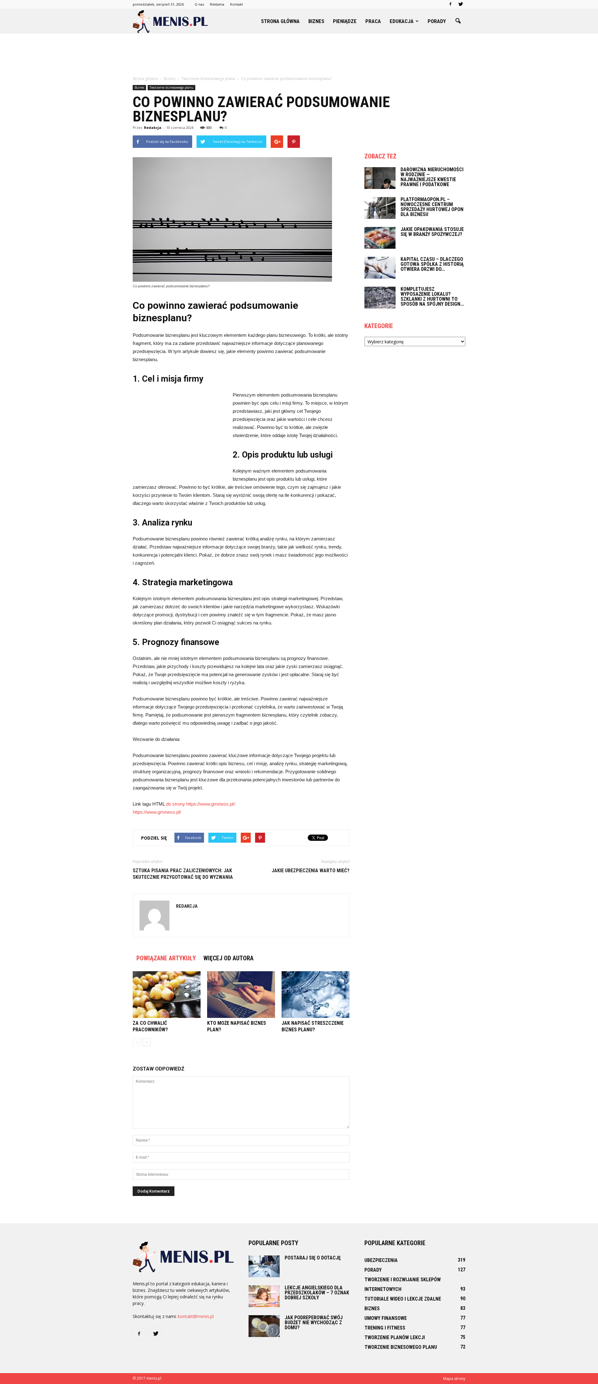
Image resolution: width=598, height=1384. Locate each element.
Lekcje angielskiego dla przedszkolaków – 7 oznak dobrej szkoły (317, 1293)
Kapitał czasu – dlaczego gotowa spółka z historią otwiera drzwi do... (432, 264)
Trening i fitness (384, 1328)
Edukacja (402, 21)
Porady (437, 21)
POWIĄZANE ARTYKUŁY (166, 958)
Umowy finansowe (385, 1318)
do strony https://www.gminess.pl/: (201, 804)
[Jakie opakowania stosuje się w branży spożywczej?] (380, 238)
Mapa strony (454, 1378)
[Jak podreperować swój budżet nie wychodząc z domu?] (264, 1326)
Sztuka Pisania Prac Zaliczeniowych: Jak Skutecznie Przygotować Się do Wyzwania (183, 874)
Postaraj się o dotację (313, 1258)
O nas (199, 4)
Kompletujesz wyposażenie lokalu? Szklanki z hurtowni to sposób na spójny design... (432, 296)
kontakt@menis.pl (196, 1316)
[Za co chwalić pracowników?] (167, 994)
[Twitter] (460, 4)
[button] (457, 21)
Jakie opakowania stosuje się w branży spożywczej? (432, 231)
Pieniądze (345, 21)
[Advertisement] (299, 55)
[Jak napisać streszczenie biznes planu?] (315, 994)
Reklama (217, 4)
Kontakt (236, 4)
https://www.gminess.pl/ (157, 812)
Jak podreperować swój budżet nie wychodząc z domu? (314, 1322)
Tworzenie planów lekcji (394, 1337)
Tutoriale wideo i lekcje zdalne (402, 1299)
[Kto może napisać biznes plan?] (241, 994)
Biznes (316, 21)
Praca (373, 21)
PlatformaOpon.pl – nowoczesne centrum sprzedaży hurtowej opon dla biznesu (432, 206)
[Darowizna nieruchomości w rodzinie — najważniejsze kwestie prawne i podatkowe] (380, 178)
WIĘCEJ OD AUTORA (228, 958)
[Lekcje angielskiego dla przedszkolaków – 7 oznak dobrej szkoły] (264, 1296)
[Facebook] (450, 4)
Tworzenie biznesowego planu (171, 87)
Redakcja (152, 127)
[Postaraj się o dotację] (264, 1266)
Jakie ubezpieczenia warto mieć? (310, 870)
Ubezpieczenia (381, 1260)
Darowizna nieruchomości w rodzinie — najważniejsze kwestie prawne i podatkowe (432, 177)
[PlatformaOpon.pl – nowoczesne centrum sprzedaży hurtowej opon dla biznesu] (380, 208)
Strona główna (280, 21)
